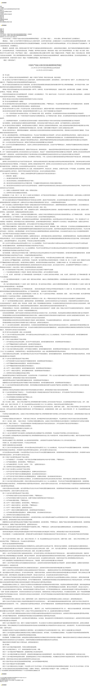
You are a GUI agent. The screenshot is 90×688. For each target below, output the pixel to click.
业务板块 (2, 12)
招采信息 (2, 15)
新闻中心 (2, 10)
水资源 (1, 14)
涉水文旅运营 (9, 14)
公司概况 (2, 7)
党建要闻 (2, 19)
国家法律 (6, 21)
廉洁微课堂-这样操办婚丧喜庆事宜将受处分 (12, 670)
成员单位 (14, 8)
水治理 (4, 14)
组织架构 (10, 8)
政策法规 (2, 20)
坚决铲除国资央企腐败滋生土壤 (33, 670)
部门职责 (18, 8)
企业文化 (6, 8)
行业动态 (10, 11)
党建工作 (2, 18)
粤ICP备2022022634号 (10, 678)
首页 (1, 6)
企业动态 (2, 11)
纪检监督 (6, 19)
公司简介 (2, 8)
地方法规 (10, 21)
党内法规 (2, 21)
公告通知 (6, 11)
